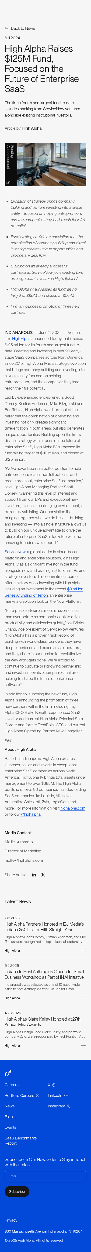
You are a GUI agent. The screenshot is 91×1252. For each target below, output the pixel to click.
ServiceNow (15, 551)
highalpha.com (72, 808)
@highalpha (31, 814)
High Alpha (21, 338)
